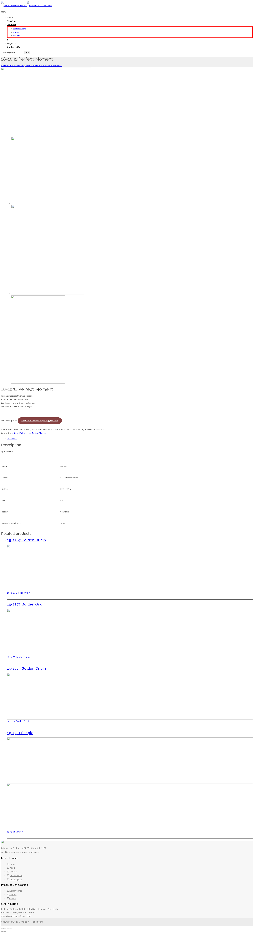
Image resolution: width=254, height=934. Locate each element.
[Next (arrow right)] (5, 931)
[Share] (5, 928)
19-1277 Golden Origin (18, 657)
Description (12, 438)
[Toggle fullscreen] (8, 928)
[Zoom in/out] (11, 928)
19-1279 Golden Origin (18, 721)
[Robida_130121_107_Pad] (47, 293)
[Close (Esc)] (2, 928)
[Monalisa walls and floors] (26, 5)
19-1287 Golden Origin (18, 593)
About (12, 867)
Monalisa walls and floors (31, 921)
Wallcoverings (19, 28)
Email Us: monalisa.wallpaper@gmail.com (39, 420)
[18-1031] (46, 133)
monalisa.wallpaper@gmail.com (16, 916)
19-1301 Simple (15, 832)
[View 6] (38, 383)
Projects (11, 43)
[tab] (130, 438)
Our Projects (16, 879)
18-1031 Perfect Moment (51, 65)
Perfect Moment (33, 65)
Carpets (16, 32)
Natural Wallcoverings (16, 65)
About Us (11, 21)
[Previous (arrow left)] (2, 931)
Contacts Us (13, 47)
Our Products (16, 875)
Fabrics (16, 35)
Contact (13, 871)
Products (11, 25)
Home (10, 17)
